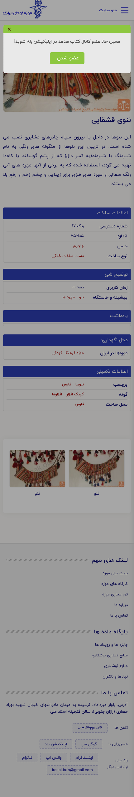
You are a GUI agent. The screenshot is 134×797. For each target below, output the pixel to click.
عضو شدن (67, 58)
